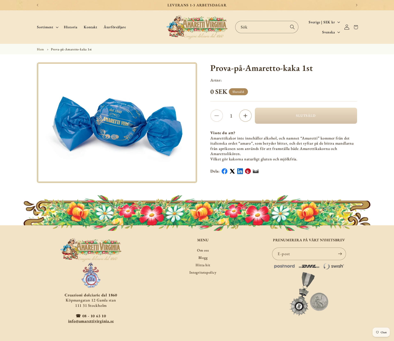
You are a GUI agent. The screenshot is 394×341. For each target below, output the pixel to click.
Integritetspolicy (202, 272)
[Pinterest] (248, 171)
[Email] (256, 171)
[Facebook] (224, 171)
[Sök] (292, 27)
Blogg (203, 257)
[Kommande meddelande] (356, 5)
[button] (47, 27)
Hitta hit (203, 265)
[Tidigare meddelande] (37, 5)
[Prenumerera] (340, 254)
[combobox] (266, 27)
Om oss (203, 250)
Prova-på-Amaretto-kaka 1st (71, 49)
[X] (232, 171)
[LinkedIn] (240, 171)
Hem (40, 49)
